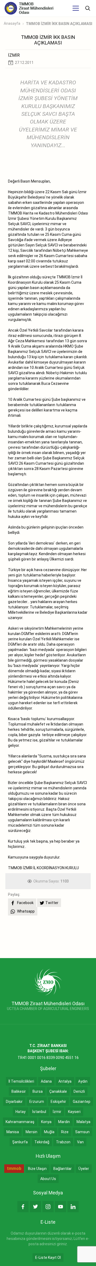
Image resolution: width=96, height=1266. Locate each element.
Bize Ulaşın (37, 1168)
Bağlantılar (62, 1168)
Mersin (31, 1132)
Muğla (49, 1132)
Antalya (64, 1081)
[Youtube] (60, 1206)
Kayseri (74, 1112)
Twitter (51, 903)
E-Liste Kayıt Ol (48, 1257)
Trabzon (63, 1142)
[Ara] (87, 8)
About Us (48, 1179)
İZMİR (14, 55)
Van (80, 1142)
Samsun (82, 1132)
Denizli (79, 1091)
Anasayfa (12, 23)
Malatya (83, 1122)
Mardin (64, 1122)
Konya (46, 1122)
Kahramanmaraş (20, 1122)
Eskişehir (58, 1101)
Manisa (12, 1132)
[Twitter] (35, 1206)
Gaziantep (81, 1101)
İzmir (57, 1112)
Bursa (38, 1091)
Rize (65, 1132)
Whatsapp (25, 911)
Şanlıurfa (20, 1142)
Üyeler (83, 1168)
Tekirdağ (41, 1142)
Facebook (25, 903)
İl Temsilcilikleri (21, 1081)
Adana (46, 1081)
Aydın (82, 1081)
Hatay (20, 1112)
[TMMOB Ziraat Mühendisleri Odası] (48, 982)
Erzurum (36, 1101)
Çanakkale (58, 1091)
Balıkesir (18, 1091)
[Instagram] (48, 1206)
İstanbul (39, 1112)
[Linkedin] (73, 1206)
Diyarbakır (14, 1101)
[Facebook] (23, 1206)
